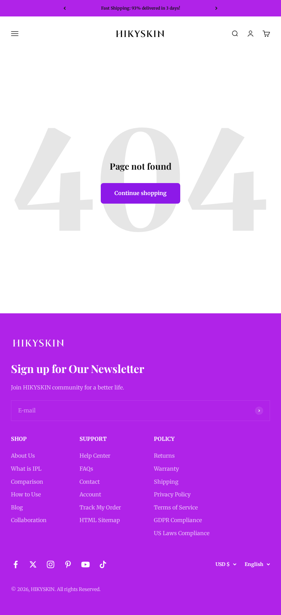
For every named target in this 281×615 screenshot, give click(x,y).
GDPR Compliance (178, 520)
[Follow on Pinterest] (68, 564)
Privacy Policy (172, 494)
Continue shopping (140, 193)
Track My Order (100, 507)
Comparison (27, 481)
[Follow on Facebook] (15, 564)
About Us (23, 455)
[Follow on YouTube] (85, 564)
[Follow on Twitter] (33, 564)
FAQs (86, 468)
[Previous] (64, 8)
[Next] (216, 8)
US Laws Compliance (181, 533)
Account (90, 494)
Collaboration (29, 520)
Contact (90, 481)
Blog (17, 507)
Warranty (166, 468)
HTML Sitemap (100, 520)
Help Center (95, 455)
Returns (164, 455)
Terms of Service (176, 507)
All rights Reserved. (79, 589)
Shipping (166, 481)
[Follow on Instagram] (50, 564)
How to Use (26, 494)
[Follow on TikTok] (103, 564)
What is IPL (26, 468)
